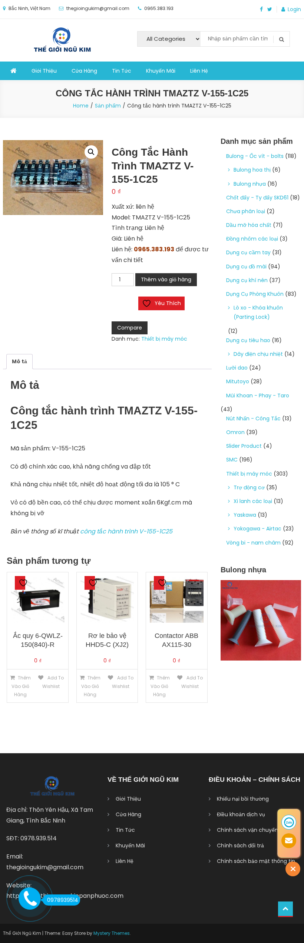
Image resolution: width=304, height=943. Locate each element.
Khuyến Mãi (160, 71)
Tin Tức (121, 71)
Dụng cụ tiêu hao (248, 340)
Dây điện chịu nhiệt (258, 354)
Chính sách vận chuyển (247, 830)
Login (294, 9)
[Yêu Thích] (20, 583)
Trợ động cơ (249, 487)
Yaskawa (245, 515)
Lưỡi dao (237, 367)
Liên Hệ (199, 71)
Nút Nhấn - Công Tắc (253, 418)
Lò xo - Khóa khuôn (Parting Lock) (258, 312)
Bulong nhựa (250, 184)
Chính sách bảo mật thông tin (256, 861)
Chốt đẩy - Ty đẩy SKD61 (257, 197)
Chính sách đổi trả (240, 845)
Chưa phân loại (245, 211)
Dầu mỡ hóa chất (248, 225)
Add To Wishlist (53, 682)
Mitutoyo (237, 381)
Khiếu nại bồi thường (243, 799)
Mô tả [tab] (19, 361)
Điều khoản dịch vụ (241, 814)
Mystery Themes (111, 933)
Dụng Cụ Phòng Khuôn (255, 294)
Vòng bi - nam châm (253, 542)
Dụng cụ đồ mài (246, 266)
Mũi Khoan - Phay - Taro (257, 395)
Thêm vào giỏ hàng (166, 279)
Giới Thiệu (44, 71)
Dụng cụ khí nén (247, 280)
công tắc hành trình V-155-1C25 (126, 531)
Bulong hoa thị (252, 169)
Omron (235, 432)
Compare (129, 327)
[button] (91, 152)
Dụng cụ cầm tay (248, 252)
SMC (232, 459)
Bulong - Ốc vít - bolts (255, 156)
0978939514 (62, 900)
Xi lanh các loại (253, 501)
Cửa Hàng (84, 71)
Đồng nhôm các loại (252, 238)
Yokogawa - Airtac (257, 528)
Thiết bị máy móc (164, 339)
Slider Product (244, 446)
